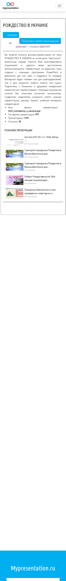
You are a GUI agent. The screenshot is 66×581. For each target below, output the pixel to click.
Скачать (12, 35)
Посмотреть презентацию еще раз (40, 41)
